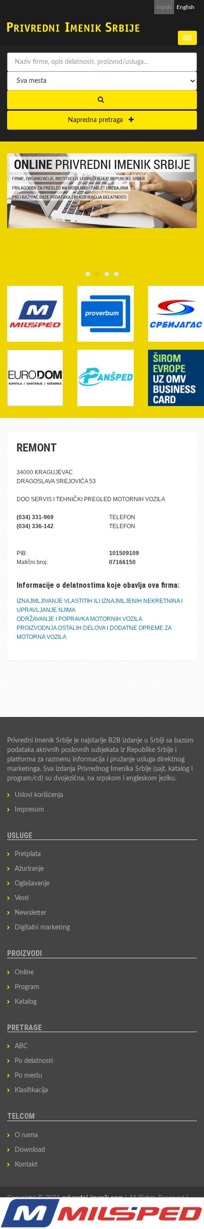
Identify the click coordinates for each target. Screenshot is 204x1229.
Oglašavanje (32, 883)
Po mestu (28, 1075)
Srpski (164, 7)
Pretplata (28, 854)
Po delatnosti (34, 1061)
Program (27, 987)
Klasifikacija (31, 1090)
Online (24, 972)
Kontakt (26, 1164)
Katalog (26, 1002)
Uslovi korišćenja (39, 795)
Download (30, 1150)
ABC (21, 1046)
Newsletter (30, 913)
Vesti (22, 898)
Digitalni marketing (42, 927)
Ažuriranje (29, 869)
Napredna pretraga (98, 120)
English (185, 7)
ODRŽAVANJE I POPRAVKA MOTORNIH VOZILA (79, 619)
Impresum (29, 809)
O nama (26, 1135)
